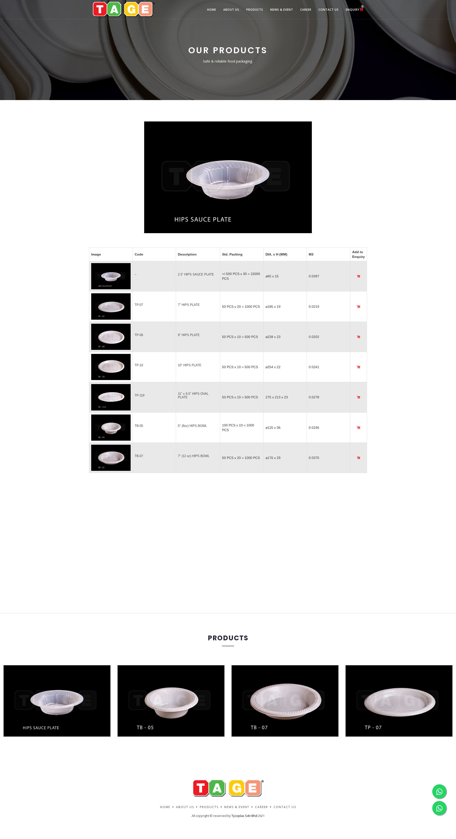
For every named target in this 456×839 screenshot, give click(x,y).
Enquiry (354, 8)
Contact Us (328, 10)
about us (231, 10)
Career (305, 10)
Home (211, 10)
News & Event (281, 10)
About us (185, 807)
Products (254, 10)
